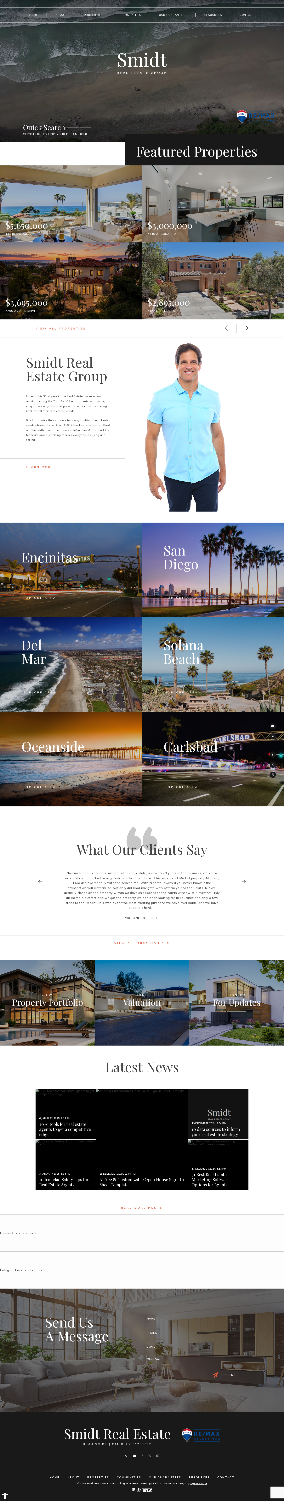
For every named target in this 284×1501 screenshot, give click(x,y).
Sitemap (146, 1483)
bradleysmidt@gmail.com (273, 726)
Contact (247, 14)
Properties (93, 14)
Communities (131, 14)
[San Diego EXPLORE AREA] (213, 616)
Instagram (273, 775)
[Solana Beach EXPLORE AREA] (213, 710)
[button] (5, 1496)
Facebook (273, 754)
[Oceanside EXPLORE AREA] (71, 805)
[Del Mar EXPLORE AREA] (71, 710)
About (61, 14)
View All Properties (61, 328)
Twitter (273, 765)
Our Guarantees (173, 14)
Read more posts (142, 1207)
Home (33, 14)
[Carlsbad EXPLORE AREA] (213, 805)
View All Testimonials (142, 943)
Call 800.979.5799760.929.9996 (126, 1456)
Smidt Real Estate (117, 1436)
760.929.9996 (273, 736)
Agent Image (198, 1483)
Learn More (40, 467)
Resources (213, 14)
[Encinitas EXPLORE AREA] (71, 616)
